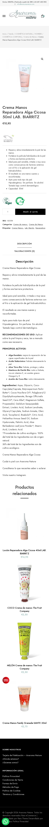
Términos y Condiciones (13, 794)
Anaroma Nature (28, 461)
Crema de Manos (36, 224)
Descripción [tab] (24, 243)
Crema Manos (17, 228)
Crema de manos (20, 224)
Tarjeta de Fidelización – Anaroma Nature (22, 755)
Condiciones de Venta (13, 779)
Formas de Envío (10, 783)
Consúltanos (9, 468)
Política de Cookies (11, 790)
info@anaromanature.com (25, 4)
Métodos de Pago (11, 787)
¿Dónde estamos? (11, 759)
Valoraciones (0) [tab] (24, 251)
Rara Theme (23, 818)
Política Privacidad (11, 776)
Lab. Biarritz (29, 228)
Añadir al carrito (30, 211)
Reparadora (40, 228)
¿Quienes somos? (10, 762)
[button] (42, 59)
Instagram (21, 475)
